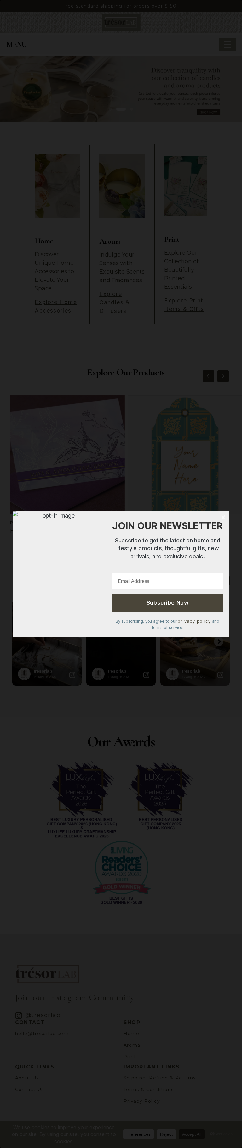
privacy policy (194, 621)
